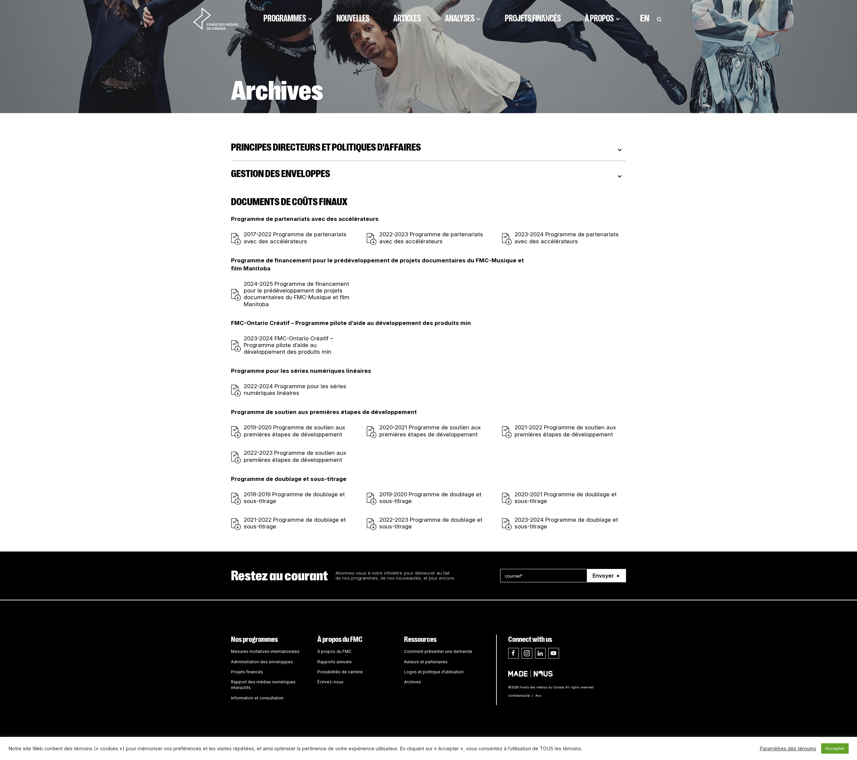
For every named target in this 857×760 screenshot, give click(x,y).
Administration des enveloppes (262, 661)
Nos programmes (254, 639)
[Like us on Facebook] (513, 653)
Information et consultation (257, 697)
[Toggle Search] (659, 18)
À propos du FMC (340, 639)
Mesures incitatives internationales (265, 651)
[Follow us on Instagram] (527, 653)
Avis (538, 695)
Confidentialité (519, 695)
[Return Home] (215, 18)
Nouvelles (352, 18)
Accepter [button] (835, 748)
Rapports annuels (334, 661)
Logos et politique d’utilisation (434, 671)
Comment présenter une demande (438, 651)
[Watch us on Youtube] (553, 653)
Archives (412, 681)
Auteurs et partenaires (426, 661)
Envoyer (603, 575)
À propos (599, 18)
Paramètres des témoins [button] (788, 749)
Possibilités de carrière (340, 671)
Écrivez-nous (330, 681)
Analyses (459, 18)
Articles (407, 18)
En (644, 18)
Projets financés (533, 18)
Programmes (284, 18)
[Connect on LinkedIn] (540, 653)
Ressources (420, 639)
